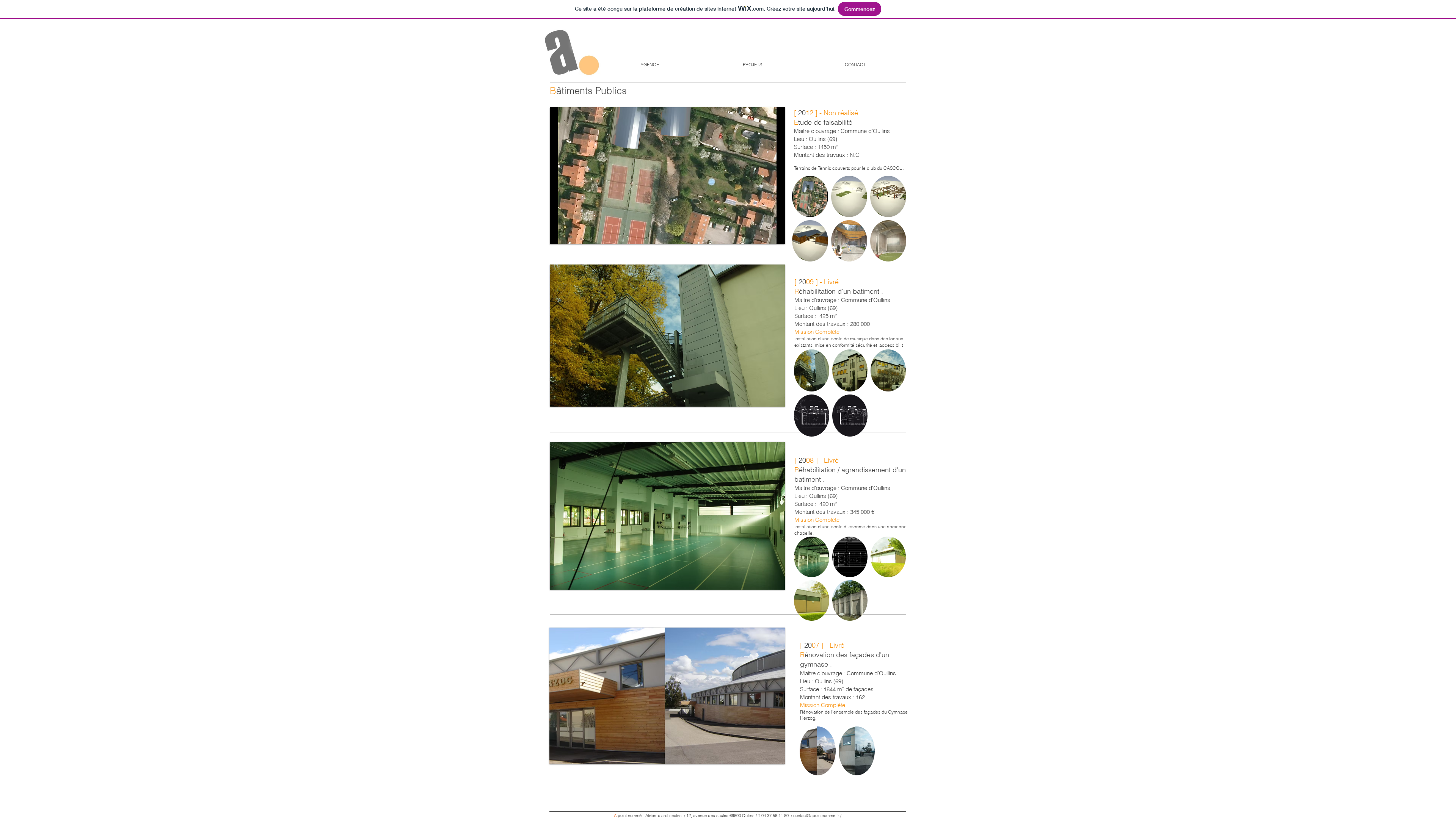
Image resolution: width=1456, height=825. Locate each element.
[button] (667, 175)
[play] (769, 237)
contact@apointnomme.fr (816, 815)
